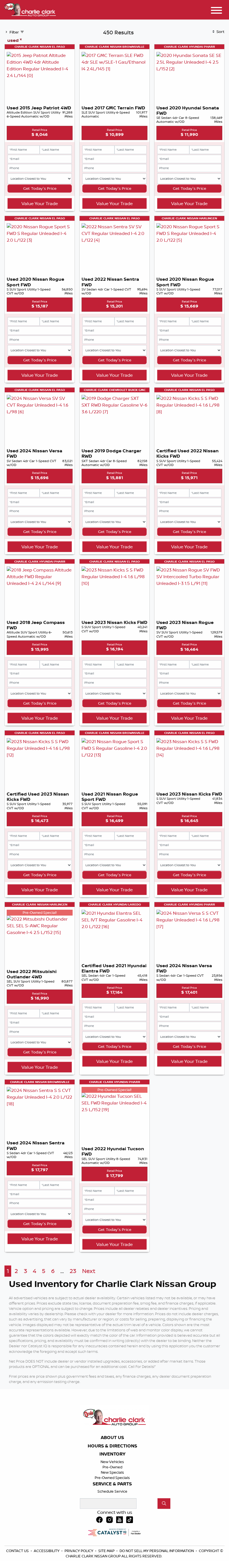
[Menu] (216, 11)
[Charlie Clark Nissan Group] (30, 9)
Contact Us (18, 1550)
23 (73, 1271)
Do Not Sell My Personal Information (157, 1550)
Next (88, 1271)
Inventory (112, 1454)
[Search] (164, 1503)
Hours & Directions (112, 1446)
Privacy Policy (79, 1550)
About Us (112, 1437)
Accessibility (47, 1550)
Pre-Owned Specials (112, 1477)
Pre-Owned (112, 1466)
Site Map (106, 1550)
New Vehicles (112, 1461)
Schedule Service (112, 1491)
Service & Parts (112, 1483)
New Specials (112, 1472)
